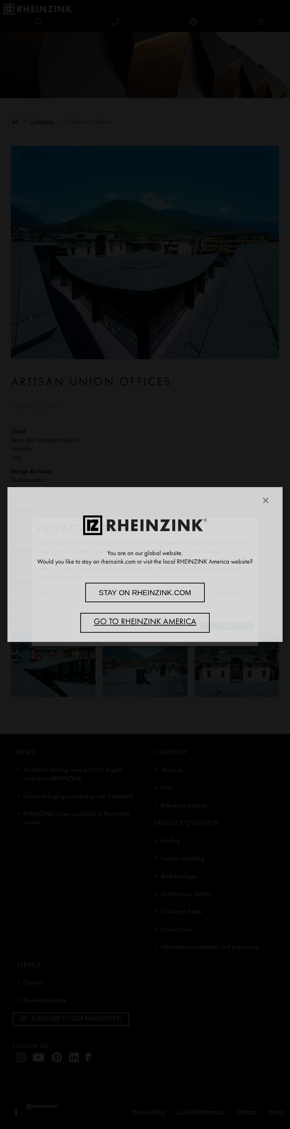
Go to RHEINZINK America (145, 622)
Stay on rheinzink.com (145, 592)
